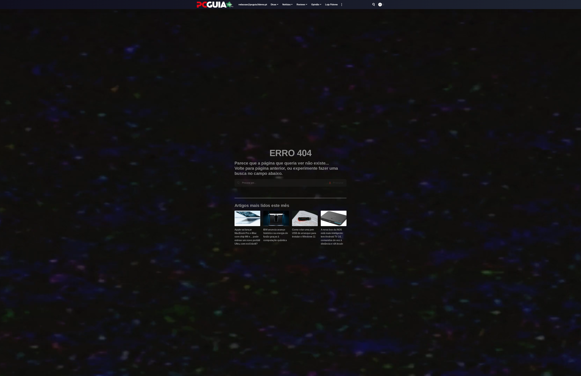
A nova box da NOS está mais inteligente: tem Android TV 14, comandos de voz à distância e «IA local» (332, 236)
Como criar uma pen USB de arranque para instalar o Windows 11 (304, 233)
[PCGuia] (215, 5)
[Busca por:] (285, 183)
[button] (342, 4)
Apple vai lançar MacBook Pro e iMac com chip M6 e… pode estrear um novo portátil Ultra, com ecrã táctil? (247, 236)
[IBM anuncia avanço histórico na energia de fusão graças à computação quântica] (276, 218)
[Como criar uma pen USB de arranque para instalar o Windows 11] (305, 218)
